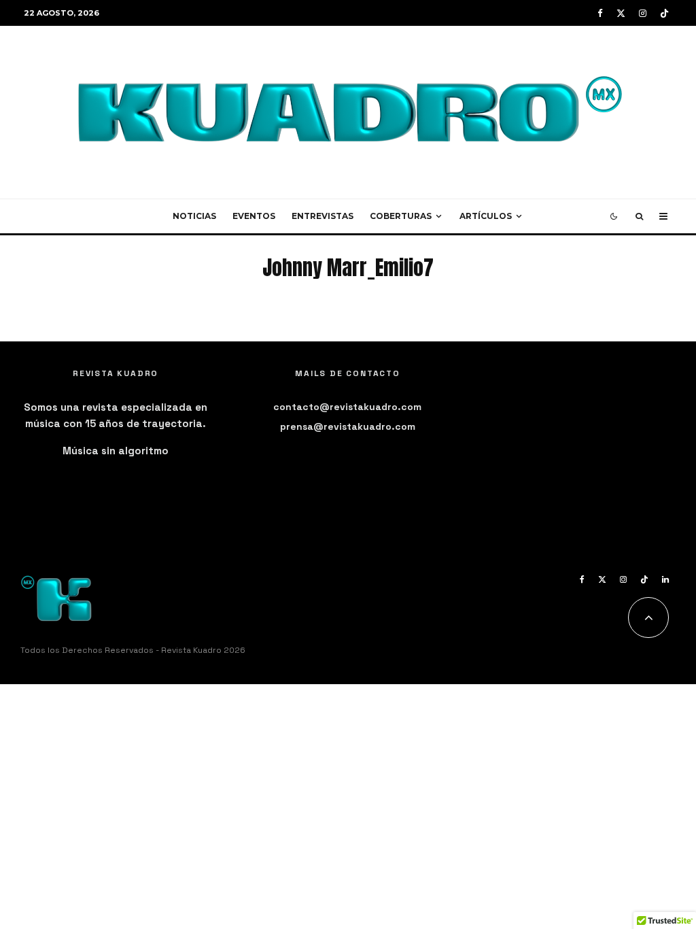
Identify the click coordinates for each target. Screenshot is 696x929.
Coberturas (401, 216)
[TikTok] (664, 13)
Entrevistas (322, 216)
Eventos (253, 216)
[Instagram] (642, 13)
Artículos (485, 216)
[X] (621, 13)
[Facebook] (600, 13)
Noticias (194, 216)
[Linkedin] (665, 579)
